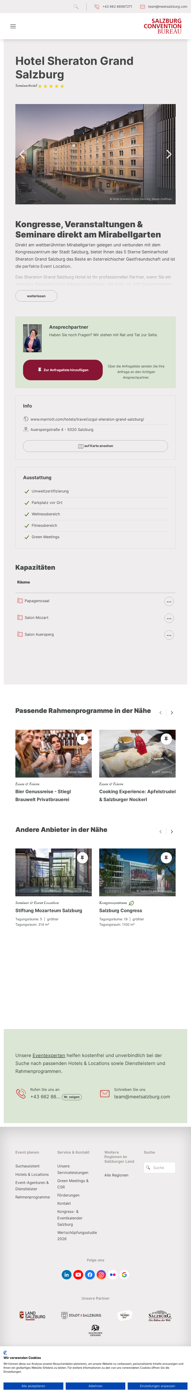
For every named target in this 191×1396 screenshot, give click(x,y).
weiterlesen (36, 296)
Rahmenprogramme (32, 1197)
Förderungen (68, 1195)
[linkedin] (67, 1274)
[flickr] (113, 1274)
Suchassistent (27, 1166)
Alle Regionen (116, 1175)
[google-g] (124, 1274)
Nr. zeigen (72, 1097)
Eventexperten (49, 1055)
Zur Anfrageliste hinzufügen (66, 370)
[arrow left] (160, 712)
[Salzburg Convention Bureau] (163, 26)
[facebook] (90, 1274)
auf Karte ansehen (98, 446)
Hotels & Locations (32, 1174)
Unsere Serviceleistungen (72, 1169)
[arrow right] (172, 712)
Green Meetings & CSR (73, 1183)
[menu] (13, 26)
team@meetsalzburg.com (142, 1096)
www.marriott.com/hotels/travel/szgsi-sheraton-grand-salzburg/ (87, 419)
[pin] (82, 739)
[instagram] (101, 1274)
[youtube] (78, 1274)
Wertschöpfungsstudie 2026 (77, 1235)
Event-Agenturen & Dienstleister (32, 1185)
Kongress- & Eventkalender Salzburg (69, 1217)
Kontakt (64, 1203)
